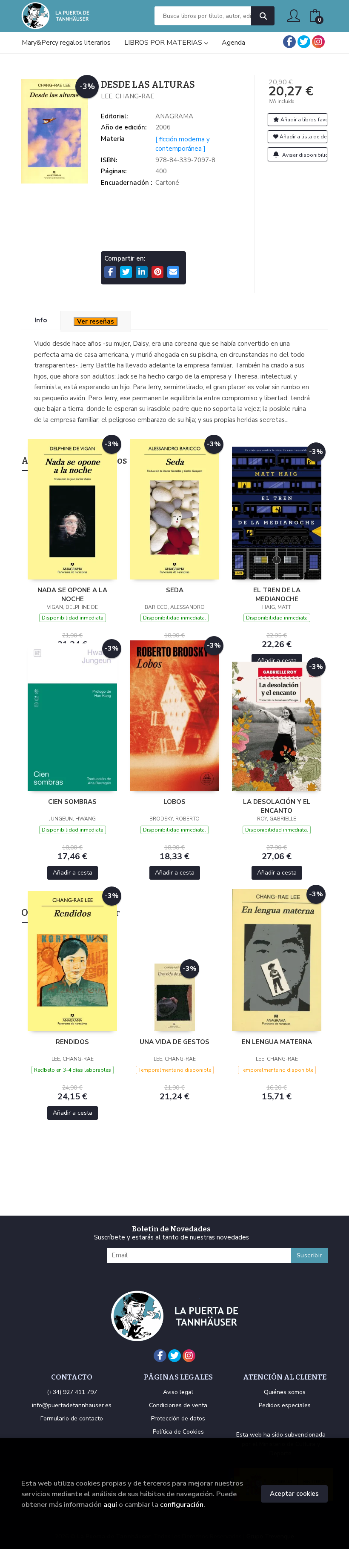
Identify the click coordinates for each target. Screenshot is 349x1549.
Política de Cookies (178, 1432)
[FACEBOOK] (289, 41)
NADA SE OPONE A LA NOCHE (72, 594)
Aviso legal (178, 1392)
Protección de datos (178, 1418)
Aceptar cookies (294, 1493)
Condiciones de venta (178, 1405)
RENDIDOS (72, 1042)
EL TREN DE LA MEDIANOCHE (276, 594)
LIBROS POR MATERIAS (164, 42)
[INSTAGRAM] (318, 41)
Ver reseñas (95, 321)
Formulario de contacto (71, 1418)
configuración (181, 1504)
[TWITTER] (304, 41)
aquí (110, 1504)
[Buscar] (263, 16)
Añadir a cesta (277, 661)
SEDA (174, 590)
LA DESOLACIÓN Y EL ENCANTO (277, 806)
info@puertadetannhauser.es (72, 1405)
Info (40, 320)
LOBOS (174, 801)
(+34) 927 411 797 (72, 1392)
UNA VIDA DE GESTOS (174, 1042)
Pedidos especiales (285, 1405)
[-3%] (72, 509)
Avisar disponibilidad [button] (304, 155)
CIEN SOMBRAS (72, 801)
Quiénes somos (285, 1392)
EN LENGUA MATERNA (277, 1042)
